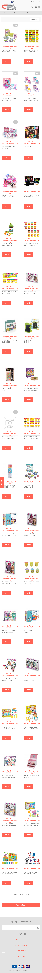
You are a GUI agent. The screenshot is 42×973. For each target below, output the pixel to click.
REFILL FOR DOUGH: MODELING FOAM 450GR (8, 487)
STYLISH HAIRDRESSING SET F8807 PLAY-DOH (31, 824)
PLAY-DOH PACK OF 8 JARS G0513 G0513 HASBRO (31, 245)
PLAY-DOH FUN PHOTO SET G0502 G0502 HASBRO (9, 873)
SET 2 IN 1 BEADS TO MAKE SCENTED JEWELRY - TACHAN (9, 680)
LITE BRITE (27, 147)
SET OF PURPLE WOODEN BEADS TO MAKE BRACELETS (9, 583)
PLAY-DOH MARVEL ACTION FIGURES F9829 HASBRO (30, 873)
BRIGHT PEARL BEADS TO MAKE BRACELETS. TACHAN (31, 293)
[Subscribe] (38, 927)
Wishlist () (25, 1)
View (7, 61)
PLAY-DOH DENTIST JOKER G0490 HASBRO (31, 727)
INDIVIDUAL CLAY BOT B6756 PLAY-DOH (31, 51)
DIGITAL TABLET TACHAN (29, 341)
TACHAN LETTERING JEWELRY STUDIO (8, 631)
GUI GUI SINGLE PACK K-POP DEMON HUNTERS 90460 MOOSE (9, 438)
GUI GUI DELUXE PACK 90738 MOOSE (9, 99)
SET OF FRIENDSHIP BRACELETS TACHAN (8, 776)
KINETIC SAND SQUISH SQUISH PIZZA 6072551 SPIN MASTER (31, 390)
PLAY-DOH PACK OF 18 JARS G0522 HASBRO (31, 437)
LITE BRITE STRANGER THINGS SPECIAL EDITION (31, 196)
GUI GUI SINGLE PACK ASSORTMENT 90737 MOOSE (31, 100)
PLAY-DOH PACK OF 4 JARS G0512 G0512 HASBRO (9, 293)
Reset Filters (20, 905)
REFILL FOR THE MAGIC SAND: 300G (9, 341)
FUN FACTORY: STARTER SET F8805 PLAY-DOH (8, 728)
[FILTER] (2, 486)
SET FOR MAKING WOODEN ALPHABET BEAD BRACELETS (9, 825)
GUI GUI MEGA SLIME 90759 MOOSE (8, 147)
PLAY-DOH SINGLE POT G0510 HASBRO (31, 582)
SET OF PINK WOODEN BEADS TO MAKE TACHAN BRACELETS (31, 535)
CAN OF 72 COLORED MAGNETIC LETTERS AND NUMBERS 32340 (9, 245)
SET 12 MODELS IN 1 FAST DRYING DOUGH (9, 534)
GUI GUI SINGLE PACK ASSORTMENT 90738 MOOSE (9, 51)
